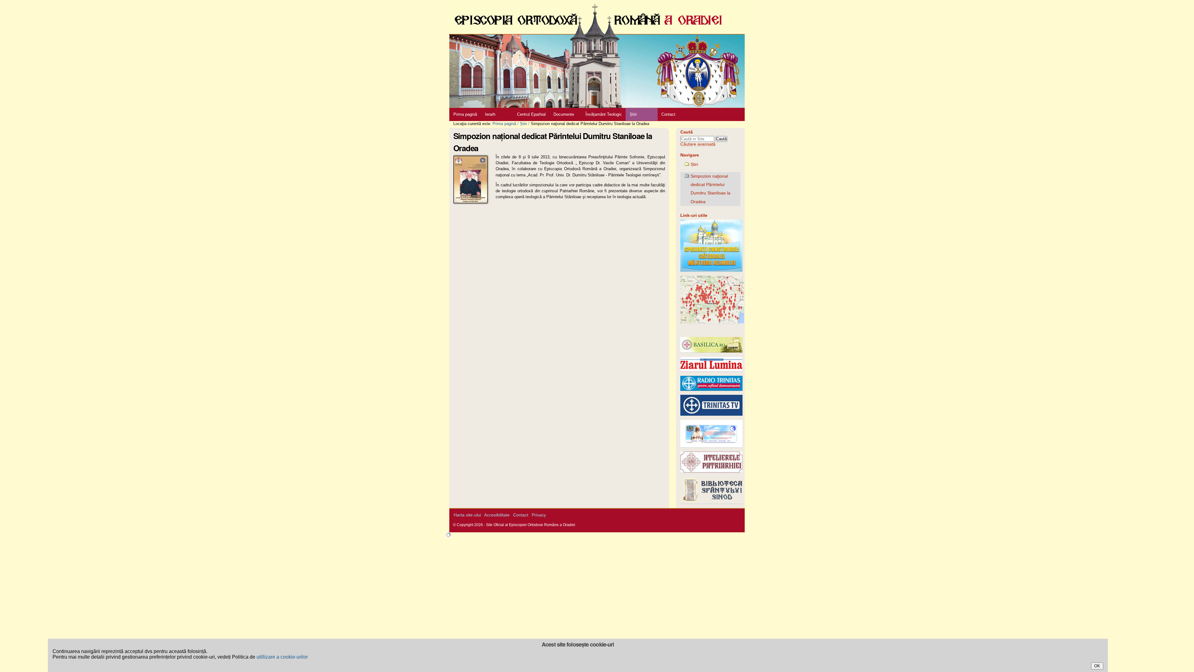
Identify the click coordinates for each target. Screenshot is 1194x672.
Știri (633, 114)
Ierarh (490, 114)
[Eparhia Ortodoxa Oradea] (597, 54)
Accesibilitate (497, 515)
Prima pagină (465, 114)
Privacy (539, 515)
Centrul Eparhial (531, 114)
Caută (686, 132)
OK (1097, 666)
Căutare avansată (697, 144)
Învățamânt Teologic (603, 114)
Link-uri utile (693, 215)
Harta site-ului (467, 515)
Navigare (689, 155)
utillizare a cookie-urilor (282, 657)
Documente (563, 114)
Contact (668, 114)
